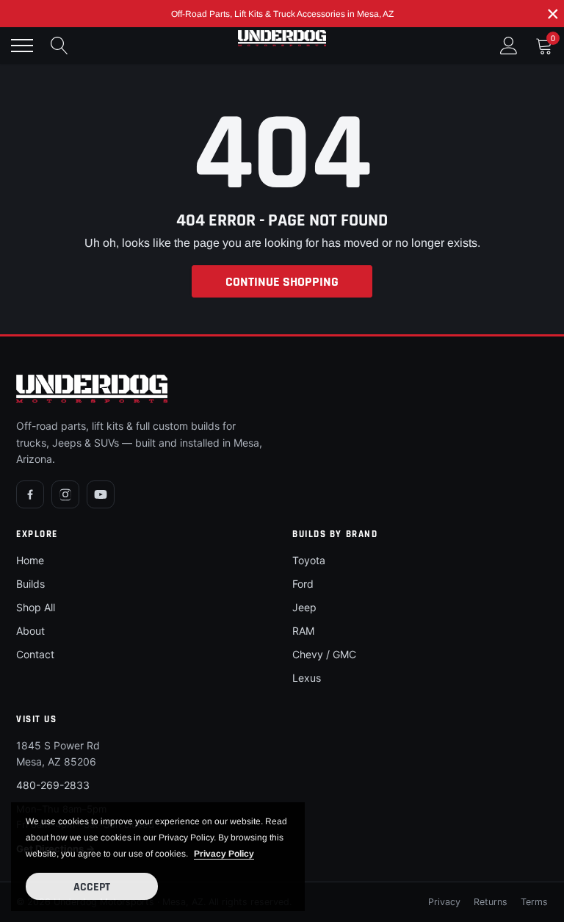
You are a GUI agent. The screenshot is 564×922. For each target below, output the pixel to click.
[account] (509, 45)
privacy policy (224, 854)
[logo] (282, 38)
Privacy (444, 901)
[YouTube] (101, 494)
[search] (59, 45)
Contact (35, 654)
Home (30, 560)
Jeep (304, 607)
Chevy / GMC (324, 654)
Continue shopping (282, 281)
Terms (534, 901)
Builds (30, 583)
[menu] (22, 46)
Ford (303, 583)
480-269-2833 (53, 785)
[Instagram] (65, 494)
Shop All (35, 607)
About (30, 630)
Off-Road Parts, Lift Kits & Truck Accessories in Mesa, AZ (282, 14)
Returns (490, 901)
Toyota (308, 560)
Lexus (306, 677)
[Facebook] (30, 494)
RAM (303, 630)
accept (91, 887)
